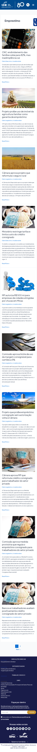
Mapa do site (4, 690)
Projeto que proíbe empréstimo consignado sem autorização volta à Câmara (18, 415)
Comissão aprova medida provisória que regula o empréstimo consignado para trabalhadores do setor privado (18, 545)
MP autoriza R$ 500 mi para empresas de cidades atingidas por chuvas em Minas (18, 298)
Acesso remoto (5, 695)
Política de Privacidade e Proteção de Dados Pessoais (16, 685)
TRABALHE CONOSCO (18, 675)
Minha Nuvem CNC (6, 692)
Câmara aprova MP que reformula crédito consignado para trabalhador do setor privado (17, 479)
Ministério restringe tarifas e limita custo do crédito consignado (16, 234)
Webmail (3, 694)
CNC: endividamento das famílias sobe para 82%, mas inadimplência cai (16, 55)
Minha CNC (4, 697)
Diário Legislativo (7, 120)
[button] (33, 4)
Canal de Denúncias (6, 683)
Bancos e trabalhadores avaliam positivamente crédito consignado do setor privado (18, 611)
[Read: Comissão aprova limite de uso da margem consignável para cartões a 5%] (18, 342)
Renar (2, 688)
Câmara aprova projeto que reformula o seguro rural (16, 174)
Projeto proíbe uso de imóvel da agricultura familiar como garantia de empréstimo (18, 114)
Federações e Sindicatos (8, 669)
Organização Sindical (7, 670)
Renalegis (4, 686)
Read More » (5, 82)
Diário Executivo (7, 61)
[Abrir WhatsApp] (32, 747)
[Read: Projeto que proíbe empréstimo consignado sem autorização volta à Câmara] (18, 400)
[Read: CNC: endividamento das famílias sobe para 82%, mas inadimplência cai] (18, 39)
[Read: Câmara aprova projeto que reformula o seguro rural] (18, 158)
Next (18, 649)
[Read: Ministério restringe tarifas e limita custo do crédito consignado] (18, 217)
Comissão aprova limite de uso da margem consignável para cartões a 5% (17, 357)
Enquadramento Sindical (8, 661)
